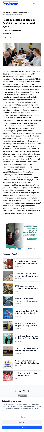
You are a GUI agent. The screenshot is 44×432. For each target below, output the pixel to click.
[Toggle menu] (39, 4)
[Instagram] (15, 391)
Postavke (22, 417)
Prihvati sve (22, 427)
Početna (6, 12)
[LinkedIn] (20, 391)
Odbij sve (22, 422)
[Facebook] (28, 391)
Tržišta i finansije (21, 12)
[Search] (34, 4)
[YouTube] (24, 391)
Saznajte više (7, 411)
